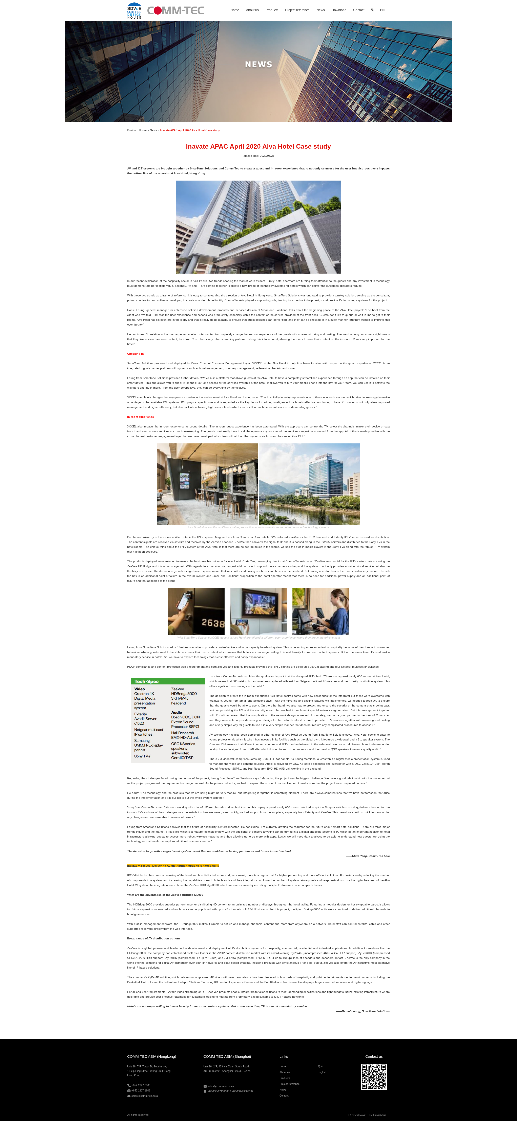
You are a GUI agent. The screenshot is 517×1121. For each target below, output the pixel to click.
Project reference (289, 1083)
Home (143, 130)
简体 (320, 1066)
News (153, 130)
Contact (284, 1095)
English (322, 1072)
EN (382, 10)
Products (285, 1078)
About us (285, 1072)
